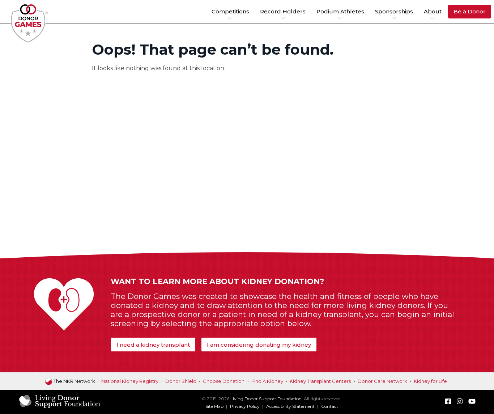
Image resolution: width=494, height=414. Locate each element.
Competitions (230, 11)
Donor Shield (180, 381)
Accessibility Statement (290, 406)
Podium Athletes (340, 11)
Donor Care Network (382, 381)
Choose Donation (223, 381)
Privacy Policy (245, 406)
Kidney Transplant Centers (320, 381)
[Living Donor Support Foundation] (59, 407)
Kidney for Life (430, 381)
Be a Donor (469, 11)
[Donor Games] (29, 23)
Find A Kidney (267, 381)
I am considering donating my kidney (259, 344)
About (433, 11)
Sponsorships (394, 11)
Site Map (214, 406)
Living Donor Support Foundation (266, 398)
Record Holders (283, 11)
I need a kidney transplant (153, 344)
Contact (329, 406)
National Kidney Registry (129, 381)
